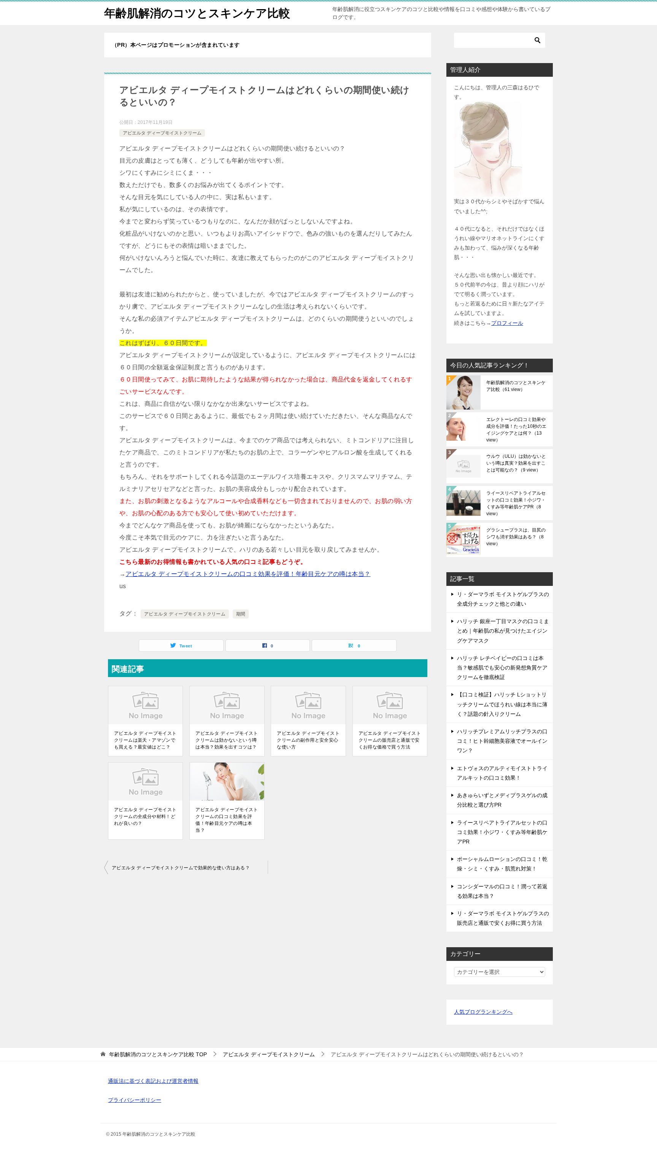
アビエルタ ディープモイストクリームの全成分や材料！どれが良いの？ (145, 816)
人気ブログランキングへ (483, 1012)
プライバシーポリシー (134, 1100)
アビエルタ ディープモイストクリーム (162, 133)
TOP (158, 1054)
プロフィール (507, 323)
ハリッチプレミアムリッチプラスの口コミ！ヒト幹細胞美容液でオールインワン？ (502, 740)
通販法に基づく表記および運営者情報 (153, 1081)
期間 (241, 614)
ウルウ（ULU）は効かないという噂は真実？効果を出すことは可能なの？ (516, 463)
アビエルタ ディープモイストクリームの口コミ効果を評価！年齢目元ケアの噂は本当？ (247, 574)
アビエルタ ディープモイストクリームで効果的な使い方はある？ (181, 867)
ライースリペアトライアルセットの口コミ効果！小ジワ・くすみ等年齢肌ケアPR (516, 503)
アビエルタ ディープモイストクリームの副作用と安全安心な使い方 (308, 740)
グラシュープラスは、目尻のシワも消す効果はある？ (516, 536)
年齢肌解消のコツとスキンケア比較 (197, 13)
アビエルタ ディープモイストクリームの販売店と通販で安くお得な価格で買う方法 (390, 740)
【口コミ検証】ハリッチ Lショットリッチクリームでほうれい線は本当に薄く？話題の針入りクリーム (502, 704)
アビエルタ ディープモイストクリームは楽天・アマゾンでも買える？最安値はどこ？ (145, 740)
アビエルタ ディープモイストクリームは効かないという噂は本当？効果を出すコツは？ (226, 740)
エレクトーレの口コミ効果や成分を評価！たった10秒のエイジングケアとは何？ (516, 430)
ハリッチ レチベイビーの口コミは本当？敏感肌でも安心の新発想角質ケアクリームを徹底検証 (502, 667)
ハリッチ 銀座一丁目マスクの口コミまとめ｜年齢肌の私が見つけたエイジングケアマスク (503, 630)
